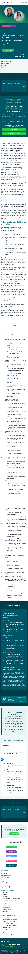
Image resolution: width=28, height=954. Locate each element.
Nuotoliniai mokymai (7, 909)
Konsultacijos (6, 911)
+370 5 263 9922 (4, 882)
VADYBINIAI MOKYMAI (11, 856)
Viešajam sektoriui (7, 905)
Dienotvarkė (4, 69)
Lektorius (4, 65)
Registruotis (8, 50)
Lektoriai (5, 896)
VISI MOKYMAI (11, 847)
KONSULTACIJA (11, 865)
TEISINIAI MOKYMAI (11, 851)
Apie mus (5, 892)
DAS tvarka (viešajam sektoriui (10, 925)
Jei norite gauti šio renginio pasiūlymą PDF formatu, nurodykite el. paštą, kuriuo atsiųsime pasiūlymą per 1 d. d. (14, 829)
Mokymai (5, 894)
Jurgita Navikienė (7, 40)
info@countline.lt (5, 880)
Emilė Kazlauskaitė (18, 40)
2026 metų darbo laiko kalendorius (11, 933)
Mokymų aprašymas (6, 61)
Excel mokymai (6, 917)
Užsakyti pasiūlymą (14, 833)
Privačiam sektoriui (7, 904)
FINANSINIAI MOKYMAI (11, 860)
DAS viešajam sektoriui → (14, 133)
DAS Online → (14, 129)
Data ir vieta (4, 67)
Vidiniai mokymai (7, 907)
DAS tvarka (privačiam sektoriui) (10, 921)
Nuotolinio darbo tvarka (8, 931)
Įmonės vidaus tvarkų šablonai (10, 919)
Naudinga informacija (8, 929)
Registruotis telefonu (12, 43)
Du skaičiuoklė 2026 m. (8, 934)
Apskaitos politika (7, 927)
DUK (4, 902)
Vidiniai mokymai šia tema (7, 71)
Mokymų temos (5, 63)
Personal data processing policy (10, 900)
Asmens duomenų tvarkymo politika (11, 898)
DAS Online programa (8, 923)
